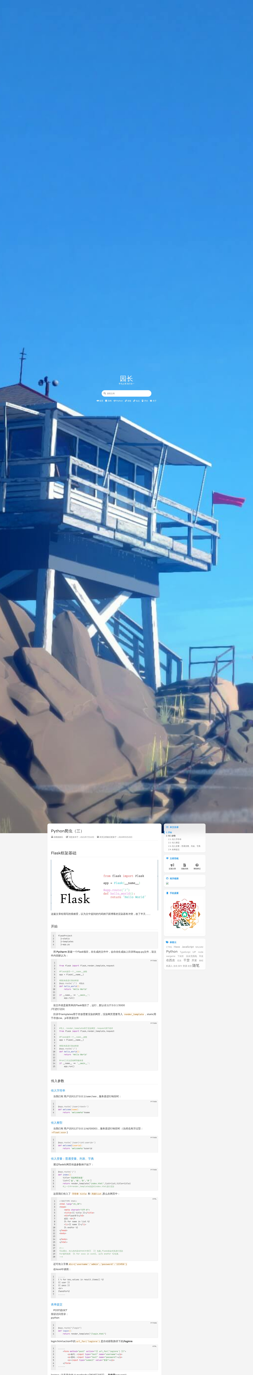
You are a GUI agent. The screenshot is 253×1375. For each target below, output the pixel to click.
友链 (129, 401)
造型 (190, 966)
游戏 (175, 966)
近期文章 (172, 869)
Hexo (177, 946)
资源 (185, 966)
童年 (180, 966)
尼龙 (179, 960)
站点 (137, 401)
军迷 (201, 956)
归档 (109, 401)
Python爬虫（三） (67, 831)
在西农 (170, 960)
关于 (154, 401)
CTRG (169, 947)
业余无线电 (191, 956)
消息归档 (184, 869)
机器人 (169, 966)
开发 (194, 960)
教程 (201, 960)
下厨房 (180, 956)
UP (194, 952)
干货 (186, 960)
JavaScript (188, 946)
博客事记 (197, 869)
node (200, 952)
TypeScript (185, 952)
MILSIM (199, 947)
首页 (101, 401)
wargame (170, 956)
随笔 (195, 965)
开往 (146, 401)
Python (119, 401)
